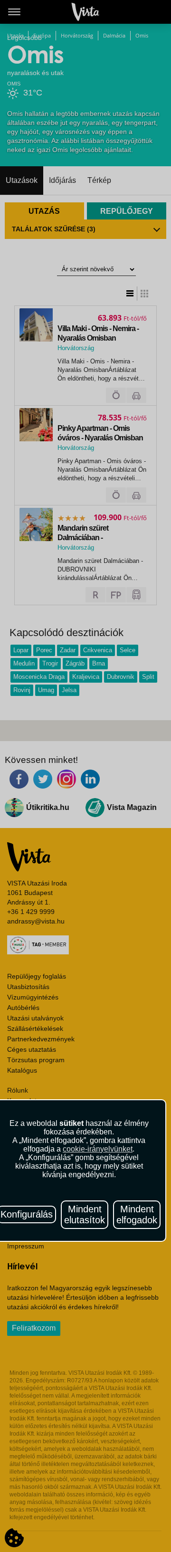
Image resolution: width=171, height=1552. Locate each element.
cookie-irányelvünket (98, 1149)
